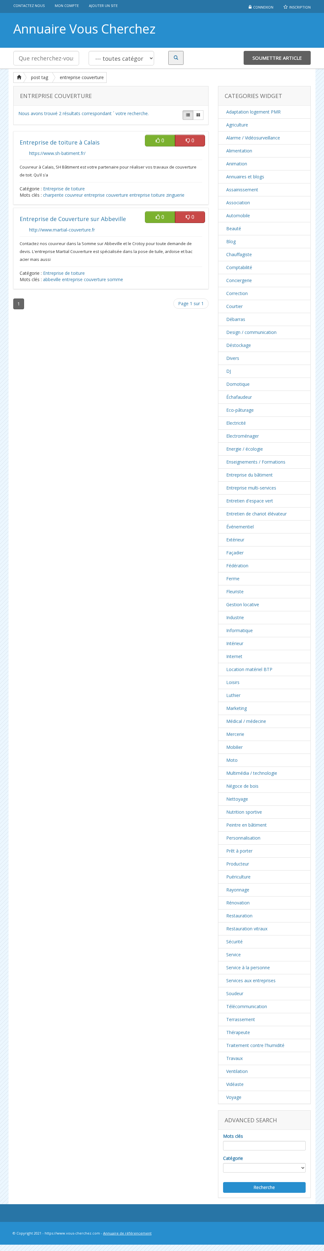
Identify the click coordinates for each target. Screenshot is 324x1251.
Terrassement (240, 1019)
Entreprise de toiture (64, 189)
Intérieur (234, 643)
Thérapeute (238, 1032)
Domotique (238, 384)
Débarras (235, 319)
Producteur (237, 864)
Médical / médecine (246, 721)
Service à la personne (248, 967)
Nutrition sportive (244, 812)
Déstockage (238, 345)
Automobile (238, 216)
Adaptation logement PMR (253, 112)
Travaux (234, 1058)
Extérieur (235, 540)
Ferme (233, 579)
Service (233, 955)
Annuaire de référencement (127, 1233)
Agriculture (237, 125)
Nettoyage (237, 799)
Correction (237, 293)
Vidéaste (235, 1084)
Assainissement (242, 190)
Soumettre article (277, 58)
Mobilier (234, 747)
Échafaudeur (239, 397)
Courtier (234, 306)
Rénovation (238, 903)
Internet (234, 656)
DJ (228, 371)
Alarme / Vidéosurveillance (253, 138)
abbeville (52, 279)
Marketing (236, 708)
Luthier (233, 695)
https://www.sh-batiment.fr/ (57, 153)
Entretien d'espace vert (249, 501)
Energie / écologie (244, 449)
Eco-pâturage (240, 410)
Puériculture (238, 877)
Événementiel (240, 527)
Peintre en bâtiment (246, 825)
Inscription (300, 7)
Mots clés (233, 1136)
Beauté (233, 228)
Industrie (235, 617)
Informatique (239, 630)
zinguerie (175, 195)
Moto (232, 760)
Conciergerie (239, 280)
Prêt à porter (239, 851)
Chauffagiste (239, 254)
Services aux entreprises (251, 980)
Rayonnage (237, 890)
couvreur (74, 195)
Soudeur (234, 993)
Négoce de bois (242, 786)
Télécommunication (246, 1006)
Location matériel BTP (249, 669)
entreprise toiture (147, 195)
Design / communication (251, 332)
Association (238, 203)
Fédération (237, 566)
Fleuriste (235, 592)
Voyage (233, 1097)
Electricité (236, 423)
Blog (231, 241)
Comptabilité (239, 267)
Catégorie (233, 1158)
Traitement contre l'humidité (255, 1045)
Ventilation (237, 1071)
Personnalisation (243, 838)
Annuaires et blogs (245, 177)
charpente (53, 195)
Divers (232, 358)
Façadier (235, 553)
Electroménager (242, 436)
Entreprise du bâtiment (249, 475)
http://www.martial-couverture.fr (62, 230)
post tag (39, 77)
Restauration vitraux (246, 929)
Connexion (263, 7)
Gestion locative (242, 604)
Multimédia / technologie (251, 773)
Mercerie (235, 734)
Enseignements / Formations (255, 462)
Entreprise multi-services (251, 488)
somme (115, 279)
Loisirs (233, 682)
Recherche (264, 1187)
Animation (236, 164)
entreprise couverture (82, 77)
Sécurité (234, 942)
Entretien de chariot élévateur (256, 514)
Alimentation (239, 151)
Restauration (239, 916)
